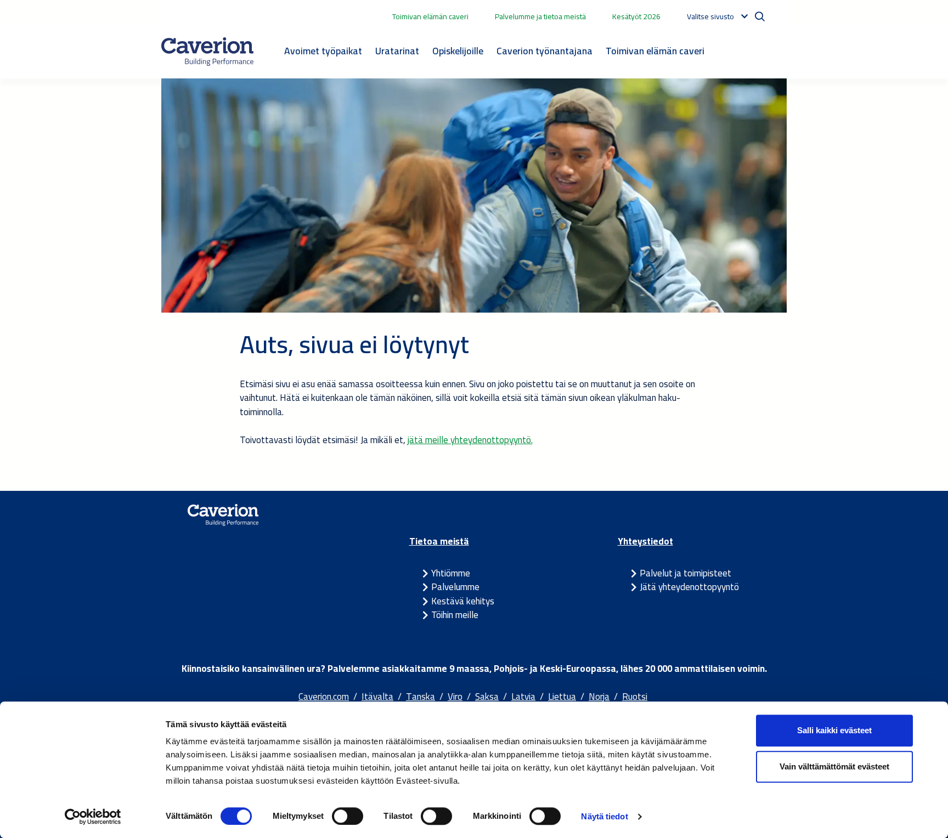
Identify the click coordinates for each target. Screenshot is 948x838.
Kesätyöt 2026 (636, 16)
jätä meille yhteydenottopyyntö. (470, 440)
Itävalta (377, 696)
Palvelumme (455, 587)
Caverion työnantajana (544, 51)
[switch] (347, 816)
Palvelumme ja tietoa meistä (540, 16)
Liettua (562, 696)
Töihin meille (454, 615)
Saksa (487, 696)
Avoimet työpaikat (323, 51)
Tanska (420, 696)
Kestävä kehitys (462, 601)
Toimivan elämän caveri (430, 16)
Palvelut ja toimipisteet (685, 573)
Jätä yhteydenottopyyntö (689, 587)
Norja (599, 696)
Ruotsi (634, 696)
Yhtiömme (450, 573)
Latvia (523, 696)
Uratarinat (397, 51)
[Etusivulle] (207, 51)
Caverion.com (323, 696)
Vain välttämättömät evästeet (834, 766)
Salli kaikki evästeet (834, 730)
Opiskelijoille (457, 51)
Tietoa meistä (439, 541)
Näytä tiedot (604, 816)
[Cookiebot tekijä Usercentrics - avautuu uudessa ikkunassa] (93, 816)
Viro (455, 696)
